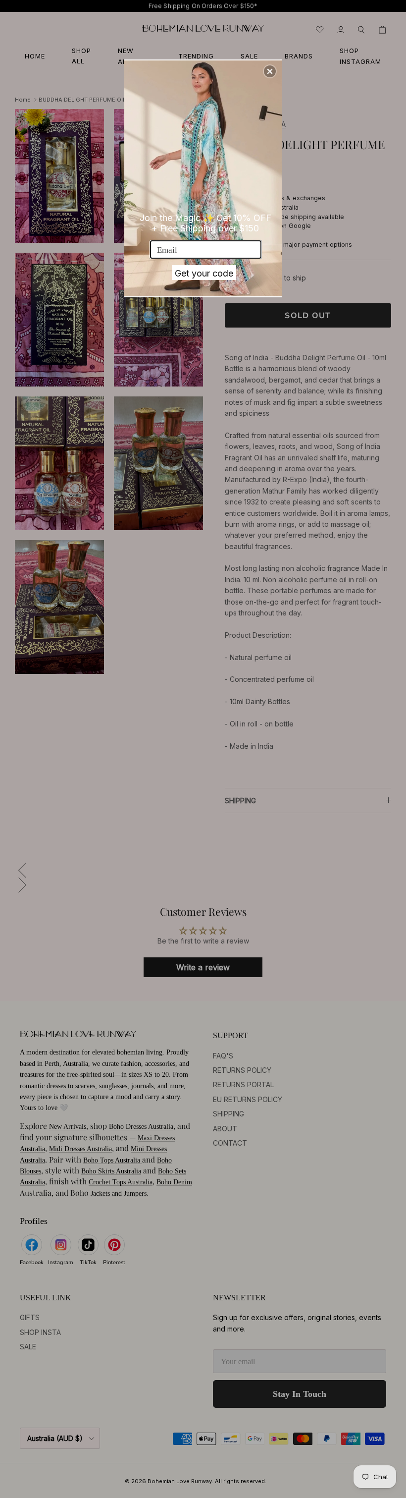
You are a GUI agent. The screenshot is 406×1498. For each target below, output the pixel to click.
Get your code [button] (204, 273)
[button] (270, 71)
